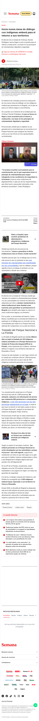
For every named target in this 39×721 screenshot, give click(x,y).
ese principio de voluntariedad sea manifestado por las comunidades (19, 263)
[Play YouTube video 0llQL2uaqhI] (19, 283)
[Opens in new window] (7, 696)
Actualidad (12, 22)
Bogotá (29, 507)
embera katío (19, 507)
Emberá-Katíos (7, 507)
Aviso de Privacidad (9, 701)
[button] (19, 283)
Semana (4, 22)
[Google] (3, 696)
